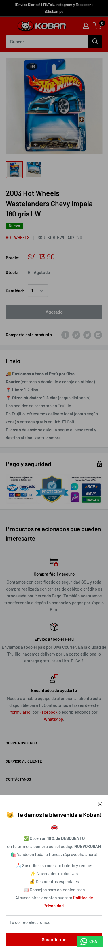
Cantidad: (15, 290)
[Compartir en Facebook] (65, 334)
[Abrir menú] (9, 26)
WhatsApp (53, 719)
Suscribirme (54, 939)
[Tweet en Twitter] (87, 334)
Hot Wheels (17, 237)
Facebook (48, 712)
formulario (20, 712)
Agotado (54, 311)
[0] (97, 25)
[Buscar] (95, 41)
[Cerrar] (100, 804)
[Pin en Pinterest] (76, 334)
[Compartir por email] (98, 334)
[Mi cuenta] (86, 26)
